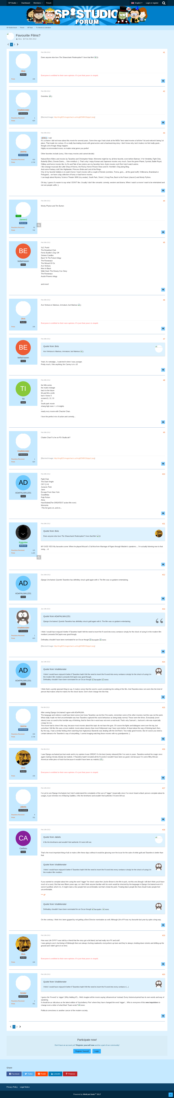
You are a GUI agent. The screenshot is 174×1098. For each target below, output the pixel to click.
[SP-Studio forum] (87, 15)
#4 (164, 201)
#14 (163, 662)
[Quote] (163, 81)
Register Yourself (82, 1051)
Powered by (87, 1094)
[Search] (163, 3)
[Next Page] (17, 44)
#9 (164, 432)
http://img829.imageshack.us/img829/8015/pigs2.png (74, 117)
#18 (163, 830)
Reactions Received (17, 118)
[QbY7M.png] (41, 557)
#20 (163, 974)
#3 (164, 133)
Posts (13, 79)
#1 (164, 52)
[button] (136, 3)
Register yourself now (85, 1045)
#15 (163, 707)
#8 (164, 380)
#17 (163, 788)
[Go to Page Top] (171, 1095)
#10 (163, 474)
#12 (163, 575)
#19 (163, 935)
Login (97, 1051)
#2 (164, 91)
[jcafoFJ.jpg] (41, 225)
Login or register (152, 3)
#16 (163, 749)
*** (42, 895)
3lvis (20, 39)
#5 (164, 242)
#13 (163, 609)
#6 (164, 300)
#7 (164, 339)
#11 (163, 524)
